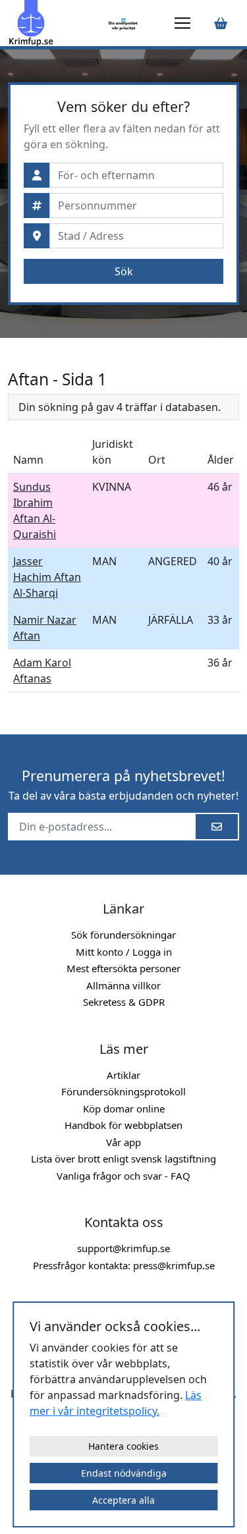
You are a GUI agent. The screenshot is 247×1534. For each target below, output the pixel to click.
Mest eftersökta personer (123, 968)
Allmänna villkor (123, 985)
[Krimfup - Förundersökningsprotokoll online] (56, 23)
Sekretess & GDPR (124, 1001)
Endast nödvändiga (124, 1473)
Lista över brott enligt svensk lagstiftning (123, 1158)
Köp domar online (124, 1108)
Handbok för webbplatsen (123, 1125)
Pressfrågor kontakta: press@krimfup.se (124, 1265)
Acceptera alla (123, 1500)
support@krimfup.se (123, 1248)
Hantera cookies (123, 1446)
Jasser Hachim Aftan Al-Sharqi (47, 577)
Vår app (123, 1142)
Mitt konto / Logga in (124, 951)
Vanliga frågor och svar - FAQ (123, 1175)
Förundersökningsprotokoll (123, 1091)
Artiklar (123, 1075)
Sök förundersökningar (123, 934)
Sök (124, 271)
